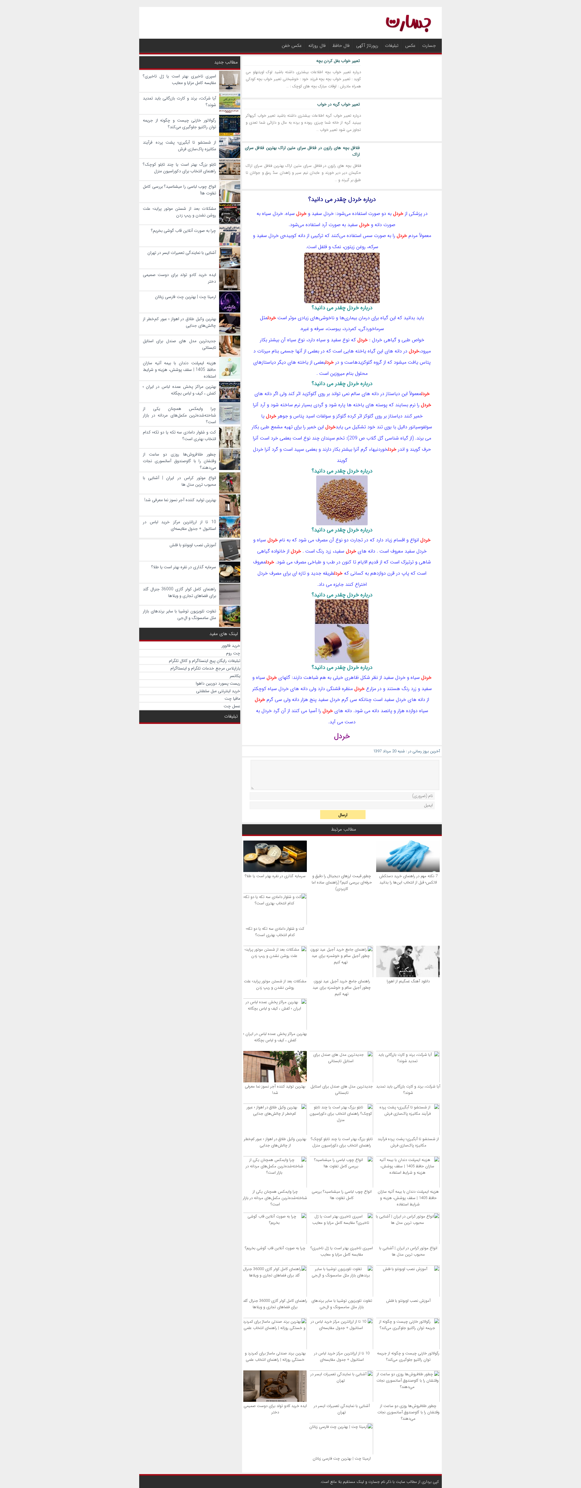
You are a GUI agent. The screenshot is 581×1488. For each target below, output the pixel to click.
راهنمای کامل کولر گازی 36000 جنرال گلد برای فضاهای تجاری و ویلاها (275, 1304)
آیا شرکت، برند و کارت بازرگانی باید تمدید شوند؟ (408, 1089)
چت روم (233, 653)
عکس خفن (292, 45)
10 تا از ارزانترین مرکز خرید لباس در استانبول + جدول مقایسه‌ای (341, 1356)
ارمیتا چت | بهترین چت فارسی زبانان (342, 1458)
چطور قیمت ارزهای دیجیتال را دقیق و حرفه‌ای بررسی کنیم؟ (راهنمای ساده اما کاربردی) (342, 882)
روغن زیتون (355, 247)
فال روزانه (317, 45)
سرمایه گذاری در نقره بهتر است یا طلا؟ (275, 876)
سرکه (373, 247)
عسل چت (232, 706)
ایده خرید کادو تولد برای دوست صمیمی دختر (275, 1409)
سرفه (319, 328)
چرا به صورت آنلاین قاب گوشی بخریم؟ (275, 1248)
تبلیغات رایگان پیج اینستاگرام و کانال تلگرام (204, 660)
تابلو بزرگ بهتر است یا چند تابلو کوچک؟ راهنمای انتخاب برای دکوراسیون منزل (342, 1142)
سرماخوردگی (371, 328)
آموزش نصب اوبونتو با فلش (408, 1301)
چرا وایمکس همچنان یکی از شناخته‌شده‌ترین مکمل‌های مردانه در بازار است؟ (275, 1198)
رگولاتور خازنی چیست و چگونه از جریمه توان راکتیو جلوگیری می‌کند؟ (408, 1356)
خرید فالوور (231, 645)
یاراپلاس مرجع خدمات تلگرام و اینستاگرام (205, 668)
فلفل (322, 247)
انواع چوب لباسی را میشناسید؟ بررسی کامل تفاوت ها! (342, 1194)
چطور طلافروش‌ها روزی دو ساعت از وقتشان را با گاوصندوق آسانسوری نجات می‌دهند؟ (408, 1412)
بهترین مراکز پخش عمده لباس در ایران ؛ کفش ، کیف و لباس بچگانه (275, 1037)
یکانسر (235, 676)
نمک (336, 247)
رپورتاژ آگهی (367, 45)
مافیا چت (232, 698)
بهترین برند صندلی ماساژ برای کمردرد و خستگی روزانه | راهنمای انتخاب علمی (275, 1356)
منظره (347, 688)
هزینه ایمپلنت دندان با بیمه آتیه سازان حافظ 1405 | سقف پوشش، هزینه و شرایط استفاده (408, 1198)
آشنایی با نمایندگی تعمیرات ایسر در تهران (342, 1409)
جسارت (429, 45)
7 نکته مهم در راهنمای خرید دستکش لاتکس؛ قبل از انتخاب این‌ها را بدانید (408, 879)
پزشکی (415, 213)
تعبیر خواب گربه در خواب (338, 104)
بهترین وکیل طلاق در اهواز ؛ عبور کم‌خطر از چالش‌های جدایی (275, 1142)
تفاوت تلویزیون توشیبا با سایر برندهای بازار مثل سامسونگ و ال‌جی (341, 1304)
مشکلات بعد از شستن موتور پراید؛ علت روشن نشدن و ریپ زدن (275, 984)
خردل (398, 213)
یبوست (334, 328)
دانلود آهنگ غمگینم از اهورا (408, 981)
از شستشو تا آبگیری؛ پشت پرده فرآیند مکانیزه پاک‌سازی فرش (408, 1142)
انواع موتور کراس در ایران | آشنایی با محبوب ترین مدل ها (408, 1251)
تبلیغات (392, 45)
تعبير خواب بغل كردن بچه (338, 60)
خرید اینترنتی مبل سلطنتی (218, 691)
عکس (410, 45)
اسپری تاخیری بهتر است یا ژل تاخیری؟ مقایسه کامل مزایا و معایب (341, 1251)
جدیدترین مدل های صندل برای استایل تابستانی (341, 1089)
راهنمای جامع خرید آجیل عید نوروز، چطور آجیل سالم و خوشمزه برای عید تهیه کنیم (342, 987)
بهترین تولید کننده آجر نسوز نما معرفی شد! (275, 1089)
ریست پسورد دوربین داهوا (218, 683)
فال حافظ (341, 45)
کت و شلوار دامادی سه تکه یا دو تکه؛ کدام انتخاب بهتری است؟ (275, 932)
